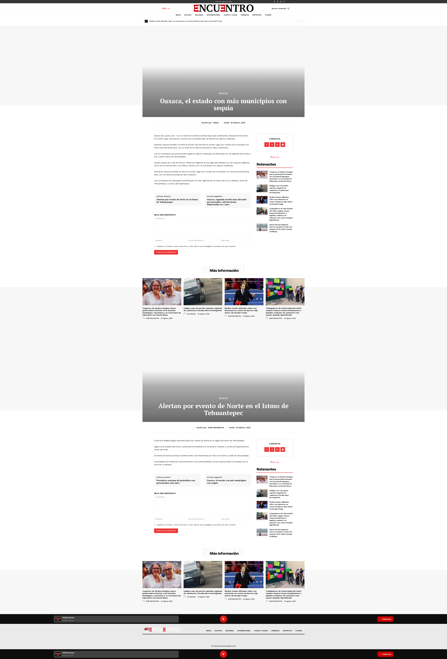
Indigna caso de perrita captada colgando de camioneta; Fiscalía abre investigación (279, 189)
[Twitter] (281, 2)
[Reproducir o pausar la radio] (223, 654)
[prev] (297, 21)
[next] (300, 21)
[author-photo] (144, 318)
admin (216, 123)
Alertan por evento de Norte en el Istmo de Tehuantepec (177, 200)
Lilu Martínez (191, 314)
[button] (281, 8)
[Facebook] (274, 2)
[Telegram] (282, 144)
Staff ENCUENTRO (152, 318)
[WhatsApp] (284, 2)
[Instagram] (278, 2)
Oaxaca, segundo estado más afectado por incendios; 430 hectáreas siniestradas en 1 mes (227, 202)
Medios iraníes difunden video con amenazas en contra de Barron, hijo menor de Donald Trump (281, 200)
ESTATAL (223, 93)
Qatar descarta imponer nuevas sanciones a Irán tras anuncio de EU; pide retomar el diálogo (280, 228)
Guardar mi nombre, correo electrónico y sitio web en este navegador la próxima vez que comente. (196, 246)
